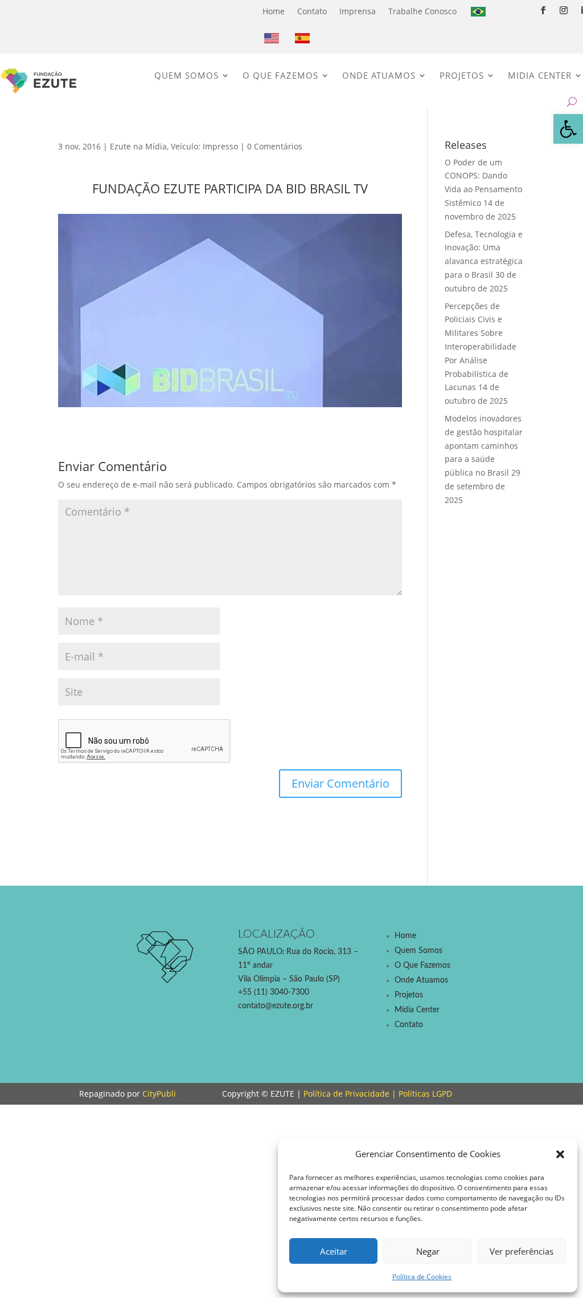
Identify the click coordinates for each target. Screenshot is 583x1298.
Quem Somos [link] (186, 75)
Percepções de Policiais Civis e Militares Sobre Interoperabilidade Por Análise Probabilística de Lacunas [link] (480, 347)
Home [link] (273, 11)
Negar (428, 1251)
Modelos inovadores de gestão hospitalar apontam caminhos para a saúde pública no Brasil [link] (484, 445)
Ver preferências (521, 1251)
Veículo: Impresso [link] (204, 146)
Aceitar (333, 1251)
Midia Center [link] (540, 75)
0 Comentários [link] (274, 146)
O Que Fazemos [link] (280, 75)
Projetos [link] (462, 75)
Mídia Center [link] (417, 1010)
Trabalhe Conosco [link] (422, 11)
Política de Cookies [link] (421, 1276)
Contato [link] (312, 11)
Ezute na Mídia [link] (138, 146)
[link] (568, 129)
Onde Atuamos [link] (379, 75)
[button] (560, 1154)
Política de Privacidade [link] (346, 1093)
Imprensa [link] (357, 11)
